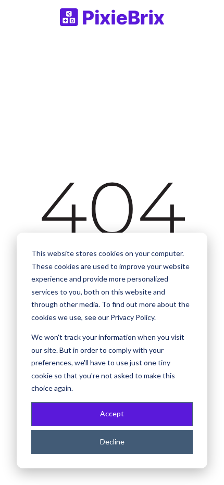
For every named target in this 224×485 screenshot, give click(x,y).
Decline (112, 441)
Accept (112, 413)
